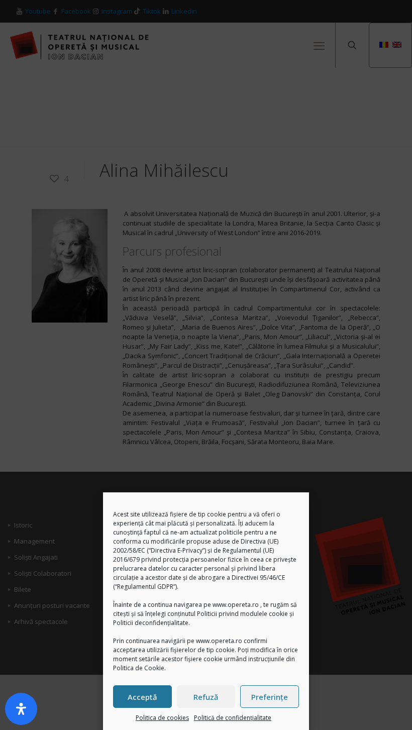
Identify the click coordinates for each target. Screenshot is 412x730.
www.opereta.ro (236, 604)
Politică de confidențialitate (232, 717)
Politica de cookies (162, 717)
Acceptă (142, 697)
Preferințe (269, 697)
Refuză (206, 697)
